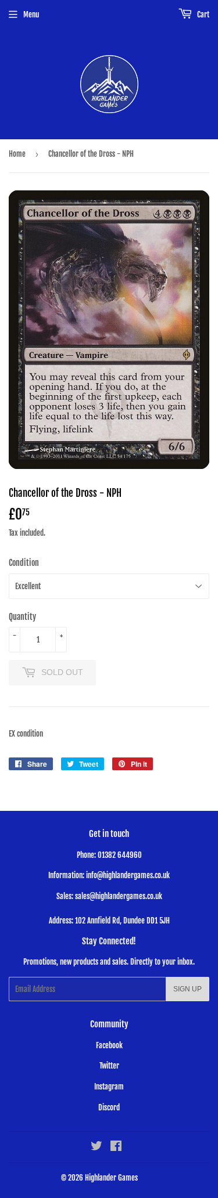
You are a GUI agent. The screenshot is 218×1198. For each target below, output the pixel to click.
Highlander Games (111, 1177)
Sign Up (187, 989)
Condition (24, 563)
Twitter (109, 1065)
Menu (31, 14)
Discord (109, 1107)
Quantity (22, 617)
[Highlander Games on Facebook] (116, 1147)
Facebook (109, 1045)
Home (17, 153)
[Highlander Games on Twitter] (96, 1147)
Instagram (109, 1086)
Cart (202, 14)
